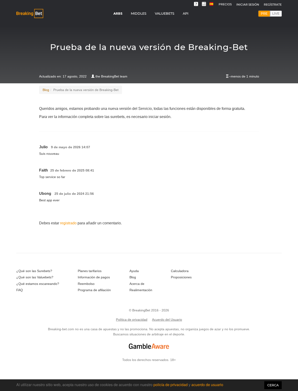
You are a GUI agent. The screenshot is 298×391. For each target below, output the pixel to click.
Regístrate (273, 4)
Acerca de (136, 284)
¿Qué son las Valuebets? (34, 277)
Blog (46, 90)
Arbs (117, 13)
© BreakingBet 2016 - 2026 (149, 310)
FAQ (19, 290)
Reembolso (86, 284)
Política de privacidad (131, 319)
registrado (68, 223)
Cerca (273, 385)
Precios (225, 4)
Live (275, 13)
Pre (264, 13)
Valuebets (164, 13)
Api (185, 13)
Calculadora (180, 271)
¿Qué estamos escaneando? (37, 284)
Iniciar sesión (247, 4)
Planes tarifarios (90, 271)
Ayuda (134, 271)
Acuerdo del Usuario (167, 319)
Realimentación (140, 290)
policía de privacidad (171, 384)
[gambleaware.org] (149, 346)
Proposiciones (181, 277)
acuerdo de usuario (207, 384)
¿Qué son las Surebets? (34, 271)
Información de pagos (94, 277)
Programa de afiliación (94, 290)
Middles (138, 13)
